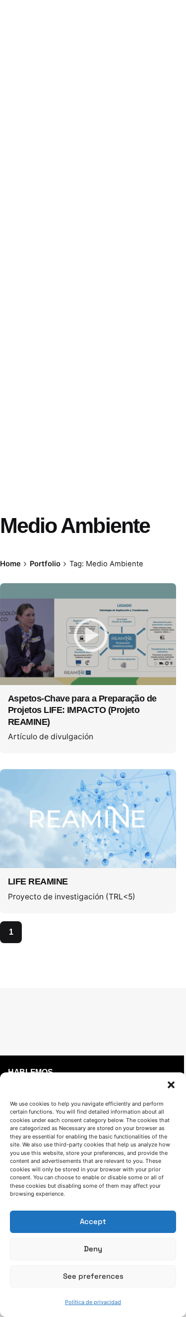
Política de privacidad (93, 1302)
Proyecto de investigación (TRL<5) (71, 896)
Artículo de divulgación (50, 736)
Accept (93, 1221)
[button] (171, 1085)
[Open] (22, 602)
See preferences (93, 1276)
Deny (93, 1248)
